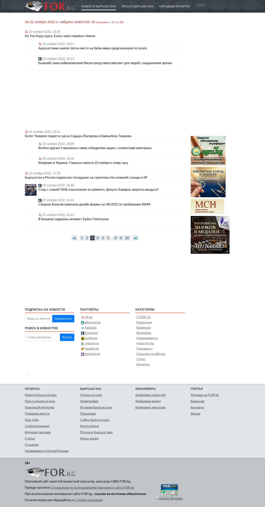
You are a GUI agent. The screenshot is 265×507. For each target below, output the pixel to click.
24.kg (88, 317)
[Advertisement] (105, 99)
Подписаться (63, 318)
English (201, 4)
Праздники (88, 413)
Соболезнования (37, 426)
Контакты (197, 407)
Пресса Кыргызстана (138, 6)
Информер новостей (150, 395)
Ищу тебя (32, 420)
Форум (195, 413)
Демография (89, 401)
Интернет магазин (38, 432)
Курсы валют (89, 438)
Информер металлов (150, 407)
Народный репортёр (174, 6)
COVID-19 (143, 317)
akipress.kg (92, 322)
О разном (31, 444)
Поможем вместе (37, 413)
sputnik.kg (91, 348)
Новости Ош (145, 343)
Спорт (140, 359)
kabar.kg (90, 327)
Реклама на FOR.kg (205, 395)
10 (127, 238)
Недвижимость (147, 338)
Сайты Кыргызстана (94, 420)
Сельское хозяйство (150, 354)
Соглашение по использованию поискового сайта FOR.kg (92, 487)
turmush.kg (92, 354)
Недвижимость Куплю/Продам (46, 451)
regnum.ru (91, 343)
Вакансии (197, 401)
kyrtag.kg (90, 338)
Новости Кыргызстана (98, 6)
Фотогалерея (89, 426)
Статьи (30, 438)
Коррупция (144, 322)
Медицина (143, 333)
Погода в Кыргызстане (96, 432)
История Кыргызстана (96, 407)
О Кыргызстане (91, 395)
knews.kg (91, 333)
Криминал (143, 327)
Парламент (144, 348)
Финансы (143, 364)
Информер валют (148, 401)
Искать (67, 337)
